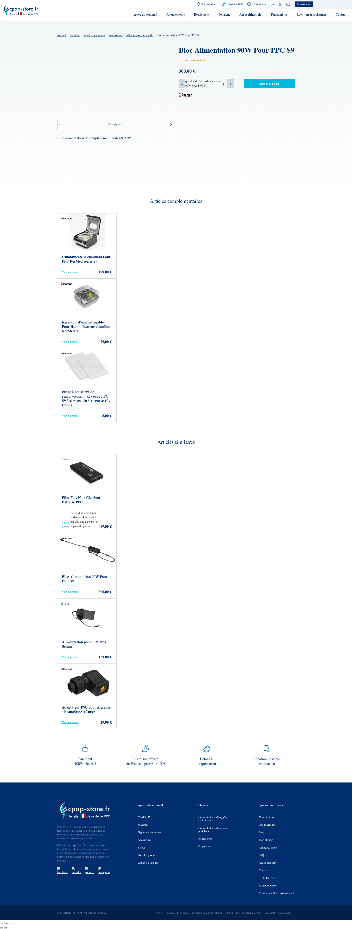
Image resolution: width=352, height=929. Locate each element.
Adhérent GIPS (267, 885)
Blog (261, 832)
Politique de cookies (177, 913)
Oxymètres (204, 846)
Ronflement (201, 14)
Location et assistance (312, 14)
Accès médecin (267, 862)
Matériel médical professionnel (276, 893)
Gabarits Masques (148, 862)
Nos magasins (267, 824)
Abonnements (175, 14)
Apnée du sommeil (145, 14)
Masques (143, 824)
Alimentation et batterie (139, 35)
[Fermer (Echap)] (12, 923)
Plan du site (232, 913)
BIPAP (141, 847)
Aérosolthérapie (250, 14)
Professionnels (304, 4)
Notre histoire (266, 817)
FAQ (261, 855)
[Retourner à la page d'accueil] (20, 10)
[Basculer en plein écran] (5, 923)
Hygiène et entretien (149, 832)
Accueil (61, 35)
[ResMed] (185, 94)
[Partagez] (8, 923)
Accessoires (116, 35)
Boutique (75, 35)
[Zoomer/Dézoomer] (1, 923)
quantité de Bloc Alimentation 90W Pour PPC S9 (202, 83)
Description (115, 124)
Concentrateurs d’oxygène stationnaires (213, 818)
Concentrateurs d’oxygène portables (213, 829)
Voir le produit (70, 272)
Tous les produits (147, 855)
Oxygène (224, 14)
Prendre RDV (236, 4)
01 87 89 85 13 (267, 877)
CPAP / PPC (144, 817)
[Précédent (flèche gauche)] (1, 927)
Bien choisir (260, 4)
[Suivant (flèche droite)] (5, 927)
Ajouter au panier (269, 83)
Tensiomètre (279, 14)
